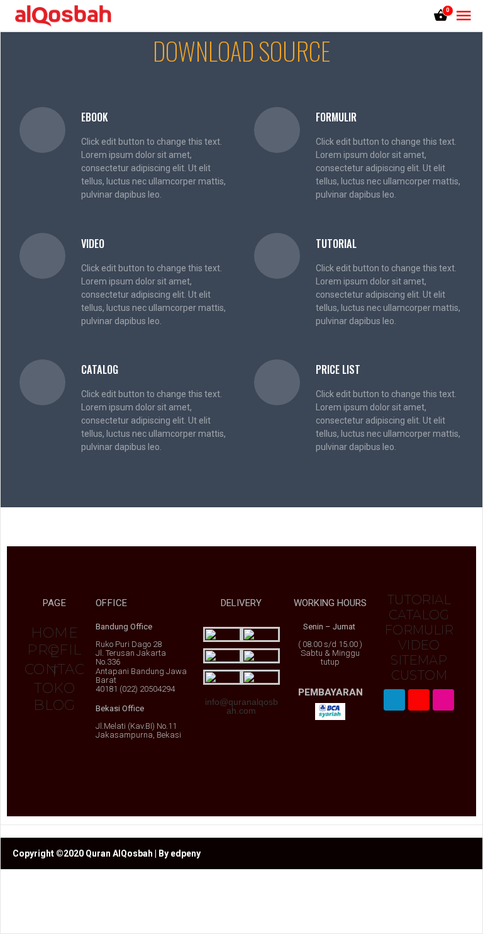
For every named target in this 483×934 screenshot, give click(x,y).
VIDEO (419, 645)
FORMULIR (419, 630)
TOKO (54, 688)
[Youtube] (419, 700)
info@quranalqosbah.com (241, 706)
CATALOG (419, 614)
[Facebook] (394, 700)
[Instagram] (443, 700)
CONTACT (54, 670)
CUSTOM (419, 675)
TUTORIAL (419, 599)
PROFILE (54, 651)
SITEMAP (419, 660)
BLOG (54, 705)
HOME (55, 632)
